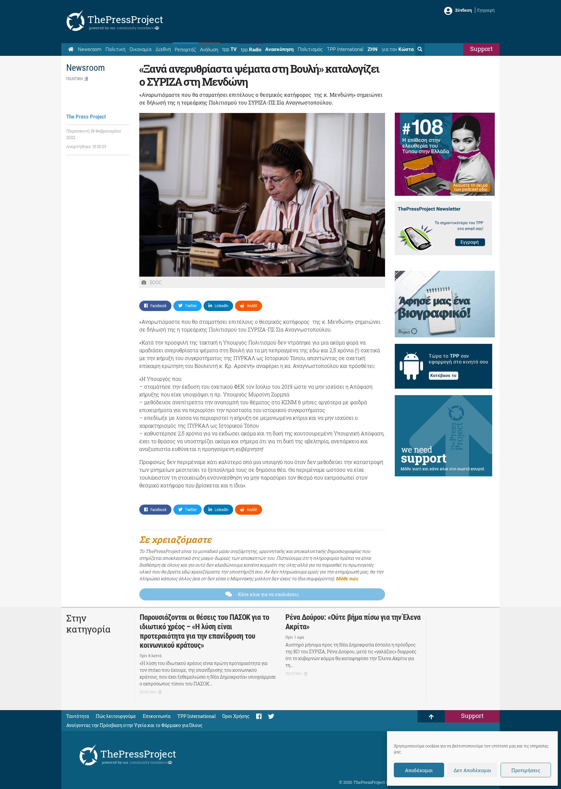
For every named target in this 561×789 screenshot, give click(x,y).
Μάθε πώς (347, 578)
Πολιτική (115, 49)
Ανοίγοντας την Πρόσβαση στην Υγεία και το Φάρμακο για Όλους (134, 725)
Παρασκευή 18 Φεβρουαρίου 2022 (93, 134)
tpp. (229, 49)
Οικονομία (140, 49)
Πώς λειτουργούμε (116, 716)
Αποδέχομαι (419, 770)
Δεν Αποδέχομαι (472, 770)
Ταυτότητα (77, 716)
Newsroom (89, 49)
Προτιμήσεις (525, 770)
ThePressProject (125, 19)
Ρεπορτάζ (185, 50)
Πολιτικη (74, 78)
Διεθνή (163, 49)
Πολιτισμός (310, 49)
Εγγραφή (486, 10)
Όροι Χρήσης (235, 716)
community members (136, 27)
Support (481, 48)
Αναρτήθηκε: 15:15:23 (86, 146)
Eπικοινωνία (156, 716)
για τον (398, 49)
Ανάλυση (209, 50)
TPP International (345, 49)
